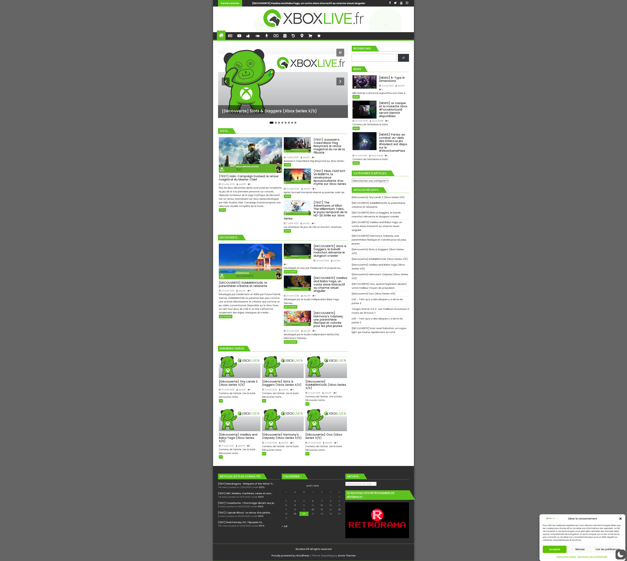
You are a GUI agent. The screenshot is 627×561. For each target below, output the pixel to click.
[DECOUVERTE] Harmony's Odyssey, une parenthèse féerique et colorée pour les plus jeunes (260, 3)
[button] (620, 518)
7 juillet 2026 (292, 223)
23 (339, 509)
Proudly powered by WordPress (290, 555)
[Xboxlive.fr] (313, 30)
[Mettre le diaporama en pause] (340, 53)
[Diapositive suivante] (340, 81)
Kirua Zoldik (377, 120)
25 (295, 513)
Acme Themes (347, 555)
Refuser (580, 549)
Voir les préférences (607, 549)
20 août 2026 (314, 442)
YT (221, 400)
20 (313, 509)
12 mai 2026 (387, 85)
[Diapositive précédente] (226, 81)
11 (295, 505)
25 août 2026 (227, 389)
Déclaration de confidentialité (592, 556)
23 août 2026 (227, 290)
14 (322, 505)
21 (322, 509)
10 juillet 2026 (292, 188)
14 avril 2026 (361, 155)
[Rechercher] (403, 58)
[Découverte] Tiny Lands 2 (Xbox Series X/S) (360, 3)
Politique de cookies (566, 556)
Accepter (554, 549)
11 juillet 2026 (292, 157)
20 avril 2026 (361, 120)
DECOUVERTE (225, 316)
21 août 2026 (270, 389)
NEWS (356, 97)
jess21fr (242, 184)
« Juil (284, 526)
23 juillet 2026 (228, 184)
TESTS (222, 210)
